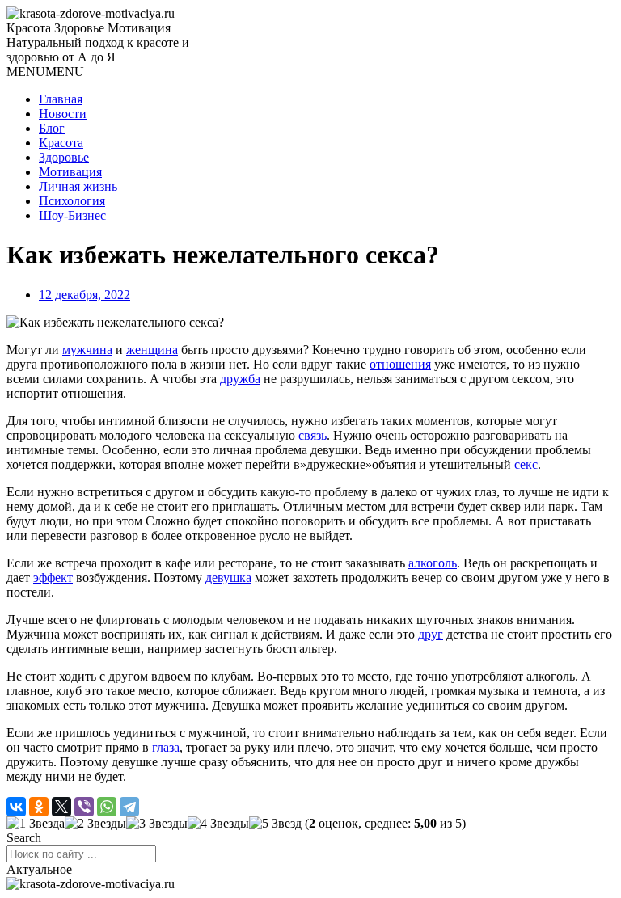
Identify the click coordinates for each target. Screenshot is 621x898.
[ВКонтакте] (16, 806)
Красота (61, 143)
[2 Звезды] (95, 823)
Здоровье (64, 157)
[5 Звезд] (275, 823)
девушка (228, 577)
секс (526, 464)
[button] (45, 71)
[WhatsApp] (106, 806)
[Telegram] (129, 806)
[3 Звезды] (157, 823)
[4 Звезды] (218, 823)
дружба (240, 379)
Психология (72, 201)
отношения (400, 364)
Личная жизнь (78, 186)
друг (430, 634)
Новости (63, 113)
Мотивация (70, 172)
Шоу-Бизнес (72, 215)
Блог (52, 128)
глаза (166, 747)
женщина (152, 349)
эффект (53, 577)
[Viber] (84, 806)
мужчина (87, 349)
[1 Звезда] (35, 823)
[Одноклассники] (39, 806)
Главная (60, 99)
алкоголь (432, 563)
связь (312, 435)
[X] (61, 806)
